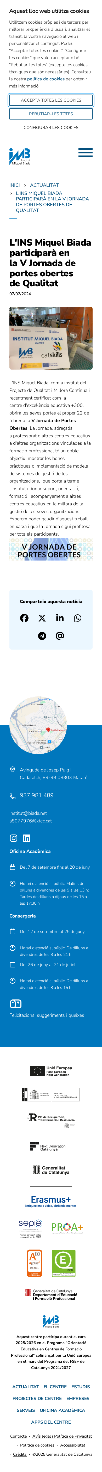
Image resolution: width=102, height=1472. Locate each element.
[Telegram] (42, 636)
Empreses (77, 1399)
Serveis (26, 1410)
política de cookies (46, 79)
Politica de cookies (37, 1445)
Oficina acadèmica (63, 1410)
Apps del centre (51, 1422)
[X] (42, 618)
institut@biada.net (28, 813)
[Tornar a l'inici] (80, 1445)
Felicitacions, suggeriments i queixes (46, 1015)
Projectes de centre (37, 1399)
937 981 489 (37, 795)
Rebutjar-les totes (51, 114)
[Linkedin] (60, 618)
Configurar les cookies (51, 128)
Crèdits (20, 1454)
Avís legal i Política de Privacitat (62, 1436)
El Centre (55, 1387)
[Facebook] (24, 618)
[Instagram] (13, 838)
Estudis (80, 1387)
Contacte (18, 1436)
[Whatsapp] (77, 618)
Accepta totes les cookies (51, 100)
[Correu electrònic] (60, 636)
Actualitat (25, 1387)
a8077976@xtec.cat (30, 821)
